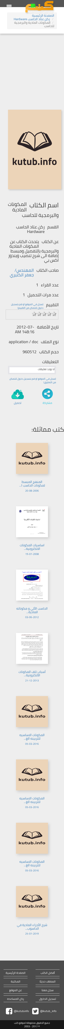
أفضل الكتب (48, 973)
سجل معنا (48, 990)
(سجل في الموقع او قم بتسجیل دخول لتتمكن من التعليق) (32, 380)
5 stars (54, 314)
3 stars (44, 314)
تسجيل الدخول (47, 999)
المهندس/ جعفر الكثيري (22, 272)
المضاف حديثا (47, 981)
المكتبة (15, 981)
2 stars (39, 314)
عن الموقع (15, 990)
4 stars (49, 314)
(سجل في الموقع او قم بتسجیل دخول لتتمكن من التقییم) (27, 306)
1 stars (34, 314)
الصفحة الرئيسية (43, 15)
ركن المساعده (15, 999)
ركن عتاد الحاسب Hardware (32, 19)
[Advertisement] (32, 67)
